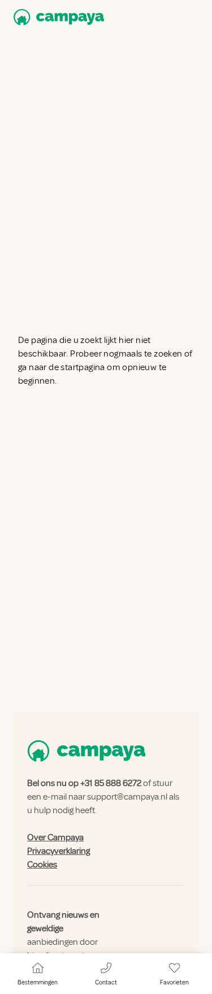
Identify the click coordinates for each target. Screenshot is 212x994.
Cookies (42, 864)
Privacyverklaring (58, 851)
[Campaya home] (56, 17)
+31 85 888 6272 (110, 783)
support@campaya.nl (127, 796)
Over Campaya (55, 837)
